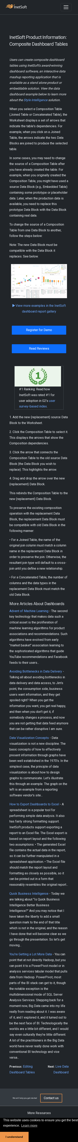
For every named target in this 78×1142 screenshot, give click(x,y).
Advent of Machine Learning (28, 611)
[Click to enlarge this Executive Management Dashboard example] (39, 281)
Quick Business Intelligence (28, 893)
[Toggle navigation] (66, 7)
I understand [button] (14, 1136)
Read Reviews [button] (39, 348)
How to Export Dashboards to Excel (34, 804)
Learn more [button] (29, 1125)
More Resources (39, 1113)
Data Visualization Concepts (29, 738)
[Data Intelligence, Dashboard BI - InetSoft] (16, 6)
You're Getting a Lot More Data (30, 954)
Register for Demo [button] (39, 330)
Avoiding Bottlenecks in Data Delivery (35, 671)
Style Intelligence (35, 100)
